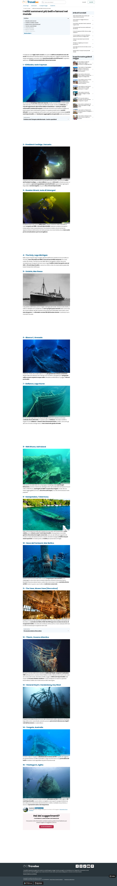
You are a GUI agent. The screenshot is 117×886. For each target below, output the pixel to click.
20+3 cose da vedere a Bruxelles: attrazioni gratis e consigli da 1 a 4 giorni (84, 99)
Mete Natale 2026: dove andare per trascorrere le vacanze (81, 16)
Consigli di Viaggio (43, 5)
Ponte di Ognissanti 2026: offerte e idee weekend (82, 32)
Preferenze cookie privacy (69, 879)
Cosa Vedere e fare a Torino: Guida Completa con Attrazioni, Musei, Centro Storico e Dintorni (84, 81)
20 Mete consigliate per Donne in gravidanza (80, 43)
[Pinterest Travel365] (92, 866)
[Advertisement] (46, 45)
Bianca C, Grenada (29, 29)
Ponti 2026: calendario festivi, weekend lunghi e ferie (82, 24)
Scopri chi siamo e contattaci (30, 874)
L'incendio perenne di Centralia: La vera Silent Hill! (82, 47)
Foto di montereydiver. (66, 797)
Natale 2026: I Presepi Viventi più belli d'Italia (81, 51)
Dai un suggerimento (46, 826)
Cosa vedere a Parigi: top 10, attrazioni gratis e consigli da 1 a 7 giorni (85, 111)
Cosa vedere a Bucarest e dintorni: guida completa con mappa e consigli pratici (84, 75)
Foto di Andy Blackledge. (66, 101)
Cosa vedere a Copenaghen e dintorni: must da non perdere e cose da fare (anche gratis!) (84, 69)
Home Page (26, 5)
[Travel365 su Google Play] (28, 883)
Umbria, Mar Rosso (29, 27)
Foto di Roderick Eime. (66, 178)
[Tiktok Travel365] (84, 866)
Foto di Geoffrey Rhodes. (66, 755)
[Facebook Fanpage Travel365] (77, 866)
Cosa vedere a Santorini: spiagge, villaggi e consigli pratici (84, 94)
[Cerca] (42, 2)
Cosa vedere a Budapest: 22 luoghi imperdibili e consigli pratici (84, 105)
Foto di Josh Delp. (67, 529)
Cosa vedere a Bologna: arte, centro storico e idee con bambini (84, 117)
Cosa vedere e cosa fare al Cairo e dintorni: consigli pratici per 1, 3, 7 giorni (84, 88)
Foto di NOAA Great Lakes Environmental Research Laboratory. (59, 416)
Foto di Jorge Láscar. (66, 618)
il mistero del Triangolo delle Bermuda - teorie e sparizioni (40, 119)
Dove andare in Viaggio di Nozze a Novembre (80, 20)
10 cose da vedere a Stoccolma (32, 631)
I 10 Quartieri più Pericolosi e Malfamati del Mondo (82, 28)
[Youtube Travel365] (88, 866)
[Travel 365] (30, 2)
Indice (26, 18)
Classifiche (52, 5)
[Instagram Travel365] (81, 866)
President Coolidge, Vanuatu (31, 22)
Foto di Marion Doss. (66, 222)
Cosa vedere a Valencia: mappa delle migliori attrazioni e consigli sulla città (85, 63)
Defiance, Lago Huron (30, 31)
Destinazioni (34, 5)
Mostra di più (27, 33)
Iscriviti (91, 2)
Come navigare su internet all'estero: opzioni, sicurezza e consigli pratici (81, 35)
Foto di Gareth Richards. (66, 483)
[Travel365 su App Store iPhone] (38, 883)
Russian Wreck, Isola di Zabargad (32, 24)
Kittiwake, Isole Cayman (30, 21)
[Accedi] (84, 2)
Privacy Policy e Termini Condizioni (56, 879)
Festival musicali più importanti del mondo (81, 39)
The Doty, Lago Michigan (31, 26)
